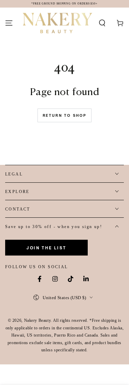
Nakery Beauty (37, 320)
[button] (102, 23)
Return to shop (65, 115)
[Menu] (9, 23)
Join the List (46, 248)
